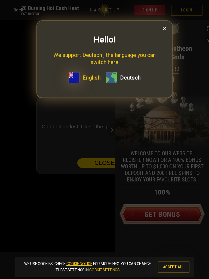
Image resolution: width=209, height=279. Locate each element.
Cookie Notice (79, 264)
